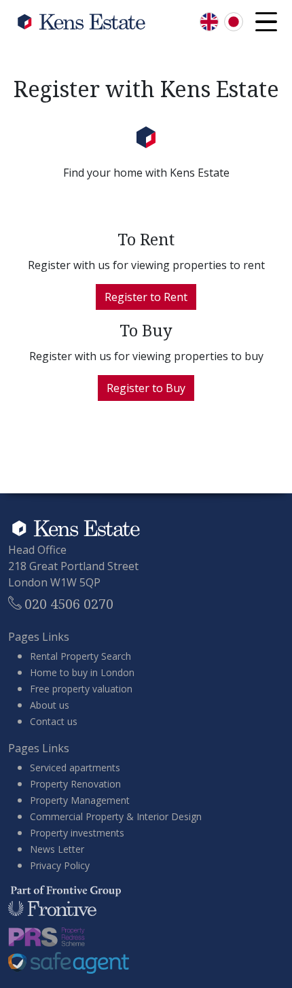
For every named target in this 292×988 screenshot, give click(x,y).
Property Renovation (75, 783)
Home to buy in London (82, 672)
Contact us (53, 721)
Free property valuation (81, 688)
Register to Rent (146, 296)
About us (49, 705)
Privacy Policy (60, 865)
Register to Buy (146, 388)
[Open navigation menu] (266, 22)
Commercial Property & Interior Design (116, 816)
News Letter (57, 849)
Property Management (80, 800)
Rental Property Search (80, 656)
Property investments (77, 832)
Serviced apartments (75, 767)
